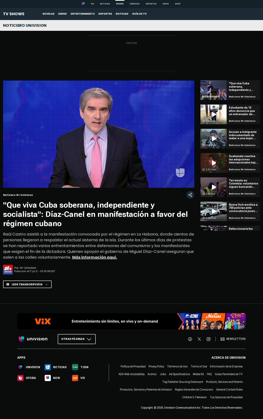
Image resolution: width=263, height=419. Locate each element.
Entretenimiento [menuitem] (83, 13)
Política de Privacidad (133, 366)
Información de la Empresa (226, 366)
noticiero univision (25, 25)
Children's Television (194, 397)
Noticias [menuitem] (122, 13)
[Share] (190, 195)
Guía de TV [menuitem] (139, 13)
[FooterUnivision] (33, 339)
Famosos (135, 4)
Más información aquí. (94, 257)
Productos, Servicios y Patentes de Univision (146, 389)
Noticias (105, 4)
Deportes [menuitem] (105, 13)
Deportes (151, 4)
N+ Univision (28, 268)
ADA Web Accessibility (132, 374)
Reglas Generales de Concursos (194, 389)
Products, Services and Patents (224, 381)
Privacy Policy (156, 366)
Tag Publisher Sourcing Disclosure (182, 381)
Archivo (152, 374)
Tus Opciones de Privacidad (226, 397)
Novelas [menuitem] (48, 13)
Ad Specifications (179, 374)
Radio (166, 4)
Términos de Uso (177, 366)
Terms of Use (199, 366)
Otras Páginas (73, 339)
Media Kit (198, 374)
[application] (98, 134)
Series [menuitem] (62, 13)
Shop (178, 4)
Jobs (163, 374)
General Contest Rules (229, 389)
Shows (120, 4)
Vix (92, 4)
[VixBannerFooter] (131, 321)
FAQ (209, 374)
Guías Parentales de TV (229, 374)
